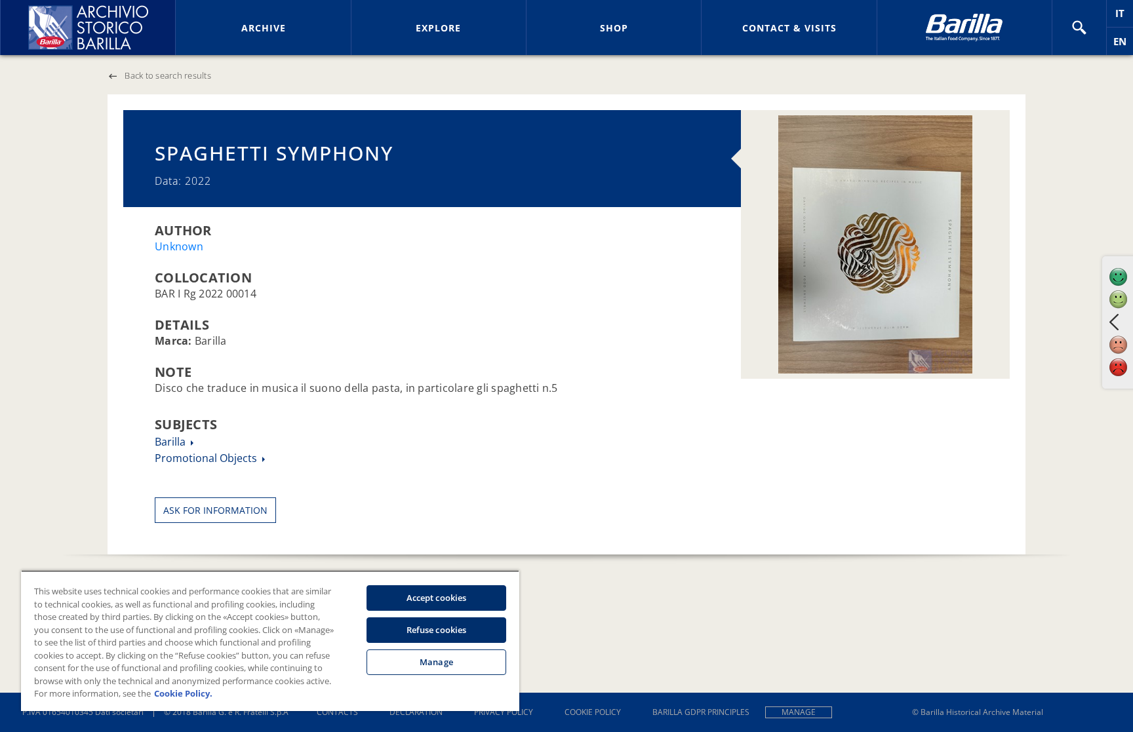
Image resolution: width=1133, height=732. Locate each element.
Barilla (171, 441)
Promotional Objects (207, 458)
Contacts (337, 712)
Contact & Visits (789, 28)
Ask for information (215, 510)
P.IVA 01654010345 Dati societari (83, 712)
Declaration (416, 712)
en (1123, 45)
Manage (799, 712)
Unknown (179, 246)
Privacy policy (503, 712)
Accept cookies (437, 598)
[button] (1079, 27)
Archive (263, 28)
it (1124, 17)
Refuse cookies (437, 630)
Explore (438, 28)
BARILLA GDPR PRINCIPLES (700, 712)
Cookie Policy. (183, 693)
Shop (614, 28)
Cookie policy (593, 712)
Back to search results (168, 75)
